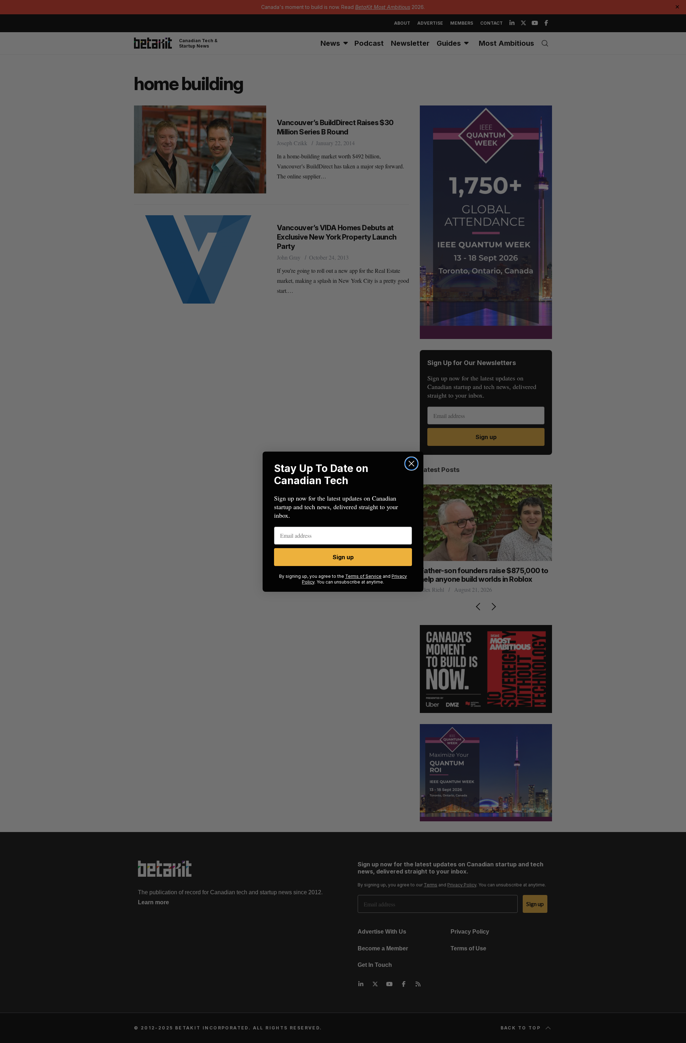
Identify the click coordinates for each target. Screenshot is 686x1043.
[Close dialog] (411, 463)
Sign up (343, 557)
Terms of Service (363, 576)
